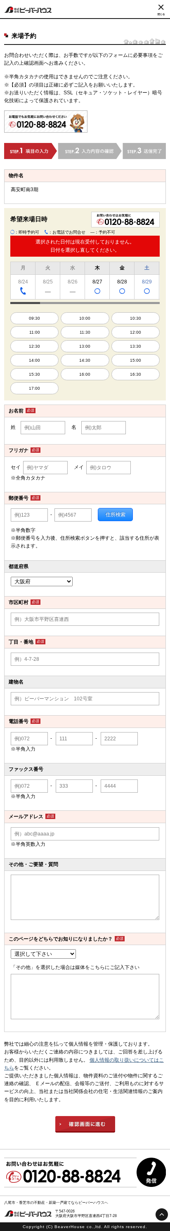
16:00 (84, 374)
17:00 (34, 388)
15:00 (135, 360)
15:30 (34, 374)
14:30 (84, 360)
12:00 (135, 332)
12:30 (34, 346)
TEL (23, 290)
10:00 (84, 318)
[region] (85, 282)
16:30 (135, 374)
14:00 (34, 360)
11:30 (85, 332)
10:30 (135, 318)
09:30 (34, 318)
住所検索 (115, 514)
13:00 (84, 346)
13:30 (135, 346)
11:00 (34, 332)
